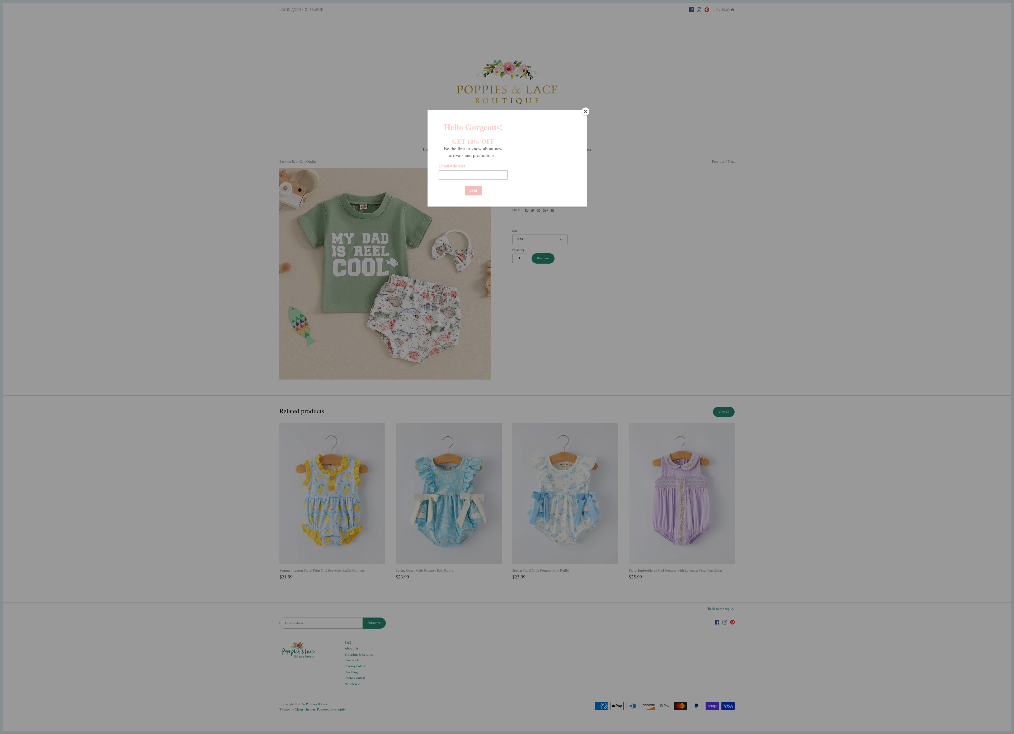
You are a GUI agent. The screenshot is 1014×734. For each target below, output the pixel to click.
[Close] (585, 111)
